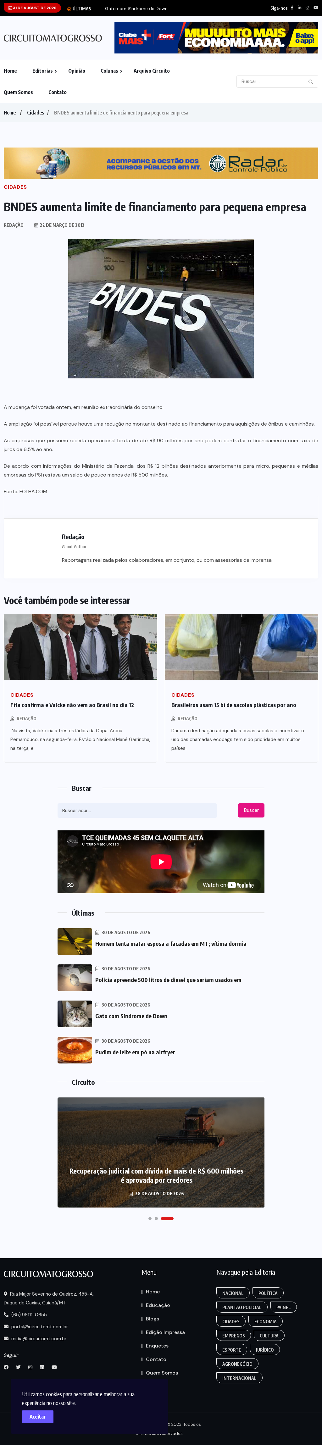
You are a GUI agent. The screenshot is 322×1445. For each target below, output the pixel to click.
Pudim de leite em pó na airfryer (135, 1052)
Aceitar (38, 1417)
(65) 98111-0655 (28, 1315)
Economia (265, 1321)
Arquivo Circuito (152, 71)
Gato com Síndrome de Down (136, 8)
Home (10, 71)
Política (268, 1293)
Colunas (109, 71)
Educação (158, 1305)
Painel (283, 1307)
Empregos (233, 1335)
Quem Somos (18, 92)
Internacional (239, 1378)
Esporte (231, 1350)
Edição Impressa (165, 1332)
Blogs (152, 1318)
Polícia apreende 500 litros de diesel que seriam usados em (168, 979)
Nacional (233, 1293)
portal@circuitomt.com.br (39, 1327)
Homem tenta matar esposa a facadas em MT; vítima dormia (171, 943)
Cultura (269, 1335)
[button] (150, 1218)
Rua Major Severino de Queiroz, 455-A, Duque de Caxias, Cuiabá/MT (49, 1298)
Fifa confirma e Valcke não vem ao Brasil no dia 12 (72, 704)
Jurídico (265, 1350)
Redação (26, 718)
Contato (57, 92)
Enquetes (157, 1345)
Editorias (42, 71)
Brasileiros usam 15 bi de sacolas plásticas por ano (233, 704)
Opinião (76, 71)
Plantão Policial (242, 1307)
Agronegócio (237, 1364)
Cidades (35, 112)
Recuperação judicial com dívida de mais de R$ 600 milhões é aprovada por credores (156, 1175)
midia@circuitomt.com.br (38, 1339)
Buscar (251, 810)
